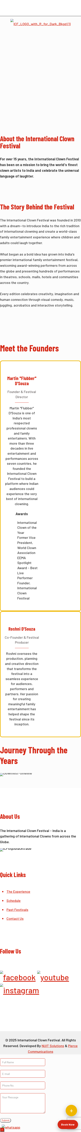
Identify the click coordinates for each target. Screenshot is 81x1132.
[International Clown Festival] (40, 23)
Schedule (13, 900)
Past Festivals (17, 909)
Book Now (68, 1124)
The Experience (18, 891)
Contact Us (15, 918)
